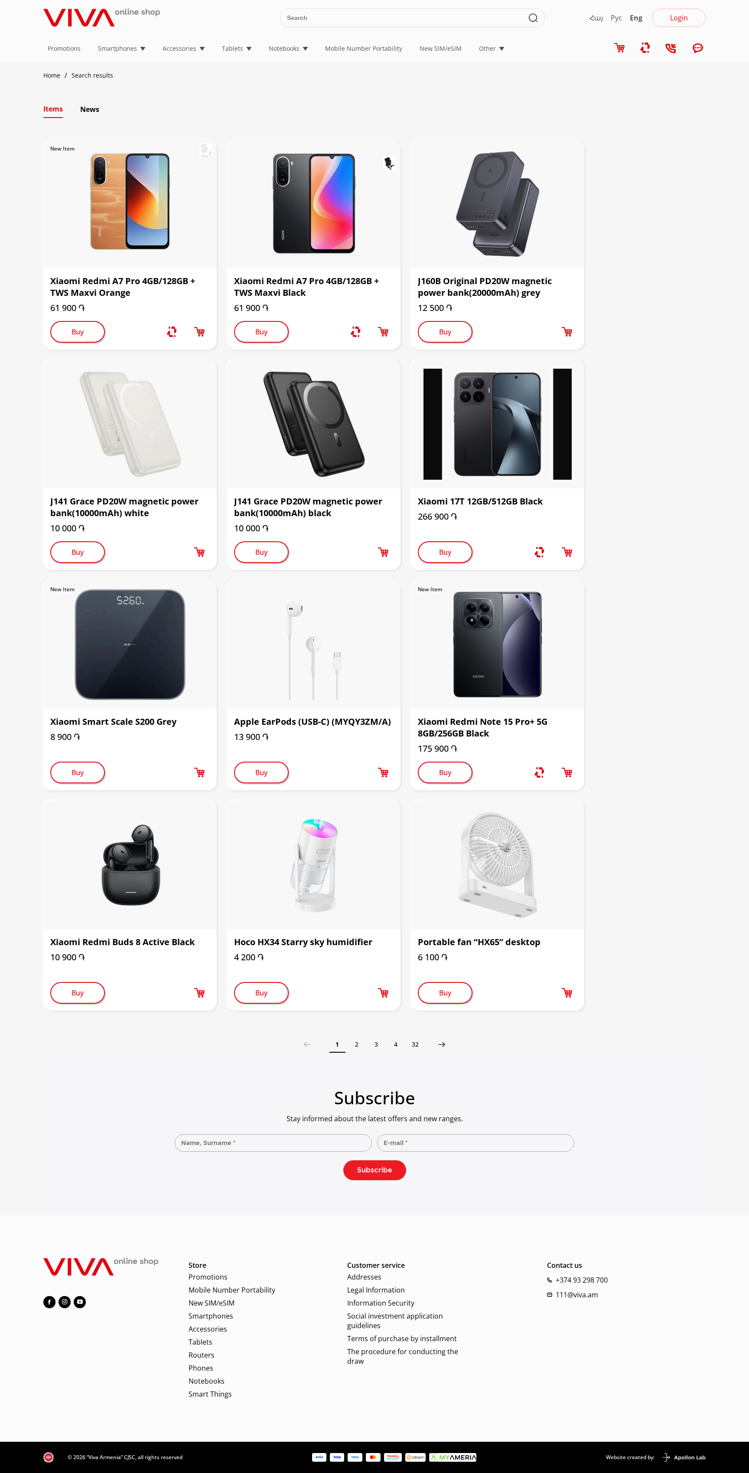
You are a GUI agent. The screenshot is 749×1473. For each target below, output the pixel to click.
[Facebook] (49, 1302)
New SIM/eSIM (441, 48)
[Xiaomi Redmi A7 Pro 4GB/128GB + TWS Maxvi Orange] (130, 203)
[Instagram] (65, 1302)
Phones (201, 1368)
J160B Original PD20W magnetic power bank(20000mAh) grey (485, 286)
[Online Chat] (698, 49)
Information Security (380, 1303)
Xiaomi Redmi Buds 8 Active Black (122, 942)
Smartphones (117, 48)
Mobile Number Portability (363, 48)
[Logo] (101, 17)
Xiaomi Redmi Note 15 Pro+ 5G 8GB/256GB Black (482, 727)
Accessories (179, 48)
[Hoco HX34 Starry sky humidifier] (314, 864)
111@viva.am (577, 1294)
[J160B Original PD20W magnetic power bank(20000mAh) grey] (498, 203)
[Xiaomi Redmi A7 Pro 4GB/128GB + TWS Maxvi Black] (314, 203)
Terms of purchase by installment (402, 1338)
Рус (616, 17)
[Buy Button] (199, 331)
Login (679, 18)
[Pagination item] (442, 1044)
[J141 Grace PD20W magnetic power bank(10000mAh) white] (130, 424)
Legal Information (376, 1290)
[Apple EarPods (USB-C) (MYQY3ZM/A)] (314, 644)
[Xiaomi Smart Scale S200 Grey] (130, 644)
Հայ (596, 17)
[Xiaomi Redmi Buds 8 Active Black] (130, 864)
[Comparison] (171, 331)
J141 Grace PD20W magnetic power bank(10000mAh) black (308, 507)
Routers (202, 1355)
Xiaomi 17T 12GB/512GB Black (480, 501)
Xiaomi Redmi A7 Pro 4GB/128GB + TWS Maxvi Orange (122, 286)
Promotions (64, 48)
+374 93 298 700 (582, 1280)
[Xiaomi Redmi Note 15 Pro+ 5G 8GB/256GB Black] (498, 644)
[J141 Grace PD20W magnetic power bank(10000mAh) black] (314, 424)
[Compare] (645, 48)
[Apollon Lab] (683, 1457)
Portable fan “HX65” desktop (479, 942)
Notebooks (284, 48)
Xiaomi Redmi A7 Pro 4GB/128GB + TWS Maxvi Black (306, 286)
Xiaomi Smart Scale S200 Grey (113, 721)
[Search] (533, 18)
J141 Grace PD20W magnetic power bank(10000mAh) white (124, 507)
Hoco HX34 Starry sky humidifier (303, 942)
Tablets (232, 48)
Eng (636, 17)
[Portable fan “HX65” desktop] (498, 864)
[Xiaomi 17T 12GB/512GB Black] (498, 424)
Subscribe (374, 1170)
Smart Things (210, 1394)
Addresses (364, 1277)
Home (51, 75)
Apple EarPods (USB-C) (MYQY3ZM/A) (312, 721)
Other (487, 48)
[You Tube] (80, 1302)
